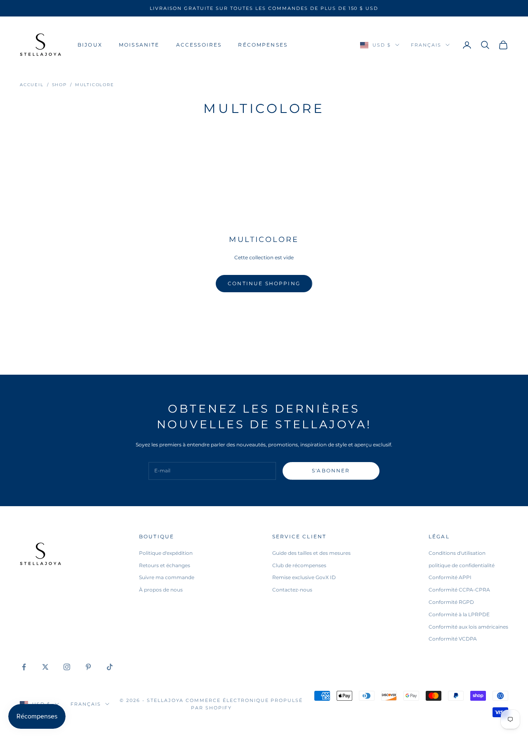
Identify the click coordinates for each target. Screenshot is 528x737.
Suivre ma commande (166, 577)
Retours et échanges (164, 565)
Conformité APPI (450, 577)
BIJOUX (90, 45)
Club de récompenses (299, 565)
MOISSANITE (139, 45)
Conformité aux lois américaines (468, 627)
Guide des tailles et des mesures (311, 553)
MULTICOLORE (94, 84)
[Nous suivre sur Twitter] (45, 667)
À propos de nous (161, 590)
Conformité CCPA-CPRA (459, 590)
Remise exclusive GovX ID (304, 577)
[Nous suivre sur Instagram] (67, 667)
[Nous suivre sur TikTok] (110, 667)
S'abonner (331, 470)
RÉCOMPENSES (263, 45)
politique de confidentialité (462, 565)
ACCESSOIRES (199, 45)
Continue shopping (264, 283)
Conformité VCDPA (453, 639)
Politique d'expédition (166, 553)
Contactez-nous (292, 590)
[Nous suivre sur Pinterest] (88, 667)
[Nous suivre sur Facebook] (24, 667)
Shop (59, 84)
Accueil (32, 84)
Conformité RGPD (451, 602)
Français (426, 45)
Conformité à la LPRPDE (459, 614)
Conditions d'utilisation (457, 553)
